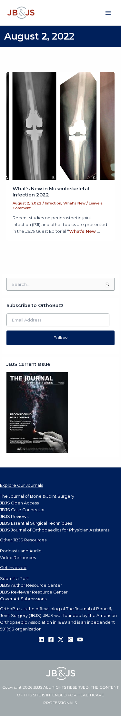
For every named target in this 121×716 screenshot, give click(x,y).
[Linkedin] (41, 639)
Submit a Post (14, 578)
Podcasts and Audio (21, 550)
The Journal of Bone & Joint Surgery (37, 496)
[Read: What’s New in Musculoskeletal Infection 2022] (60, 125)
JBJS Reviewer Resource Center (34, 592)
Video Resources (18, 557)
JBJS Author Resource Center (31, 585)
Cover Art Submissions (23, 598)
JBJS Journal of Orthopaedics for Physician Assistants (54, 530)
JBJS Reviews (14, 516)
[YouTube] (80, 639)
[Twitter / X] (61, 639)
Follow (60, 337)
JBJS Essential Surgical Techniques (36, 523)
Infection (53, 203)
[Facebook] (51, 639)
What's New (74, 203)
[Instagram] (70, 639)
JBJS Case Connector (22, 509)
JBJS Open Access (19, 503)
